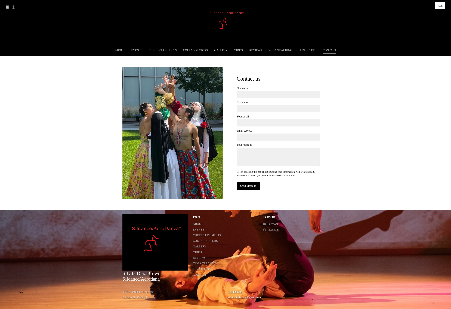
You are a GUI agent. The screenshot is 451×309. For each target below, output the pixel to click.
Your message (244, 144)
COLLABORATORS (195, 50)
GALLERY (221, 50)
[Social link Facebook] (8, 7)
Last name (242, 102)
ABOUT (120, 50)
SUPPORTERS (307, 50)
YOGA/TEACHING (280, 50)
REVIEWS (255, 50)
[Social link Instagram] (13, 7)
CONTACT (329, 50)
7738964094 (235, 291)
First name (242, 88)
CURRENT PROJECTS (163, 50)
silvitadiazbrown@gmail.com (244, 297)
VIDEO (238, 50)
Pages (196, 216)
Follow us (269, 216)
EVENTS (136, 50)
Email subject (244, 130)
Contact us (248, 78)
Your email (243, 116)
